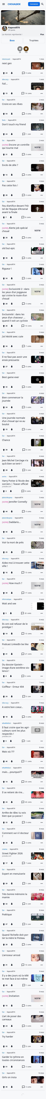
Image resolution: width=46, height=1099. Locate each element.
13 (28, 326)
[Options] (41, 73)
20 (28, 613)
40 (28, 802)
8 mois (41, 723)
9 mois (41, 951)
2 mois (41, 100)
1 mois (41, 59)
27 (28, 654)
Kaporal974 (17, 59)
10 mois (41, 1073)
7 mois (41, 683)
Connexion (34, 4)
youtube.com (6, 487)
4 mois (41, 373)
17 (28, 593)
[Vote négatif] (12, 73)
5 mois (41, 498)
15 (28, 634)
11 (28, 552)
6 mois (41, 620)
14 (28, 93)
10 (28, 965)
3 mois (41, 181)
